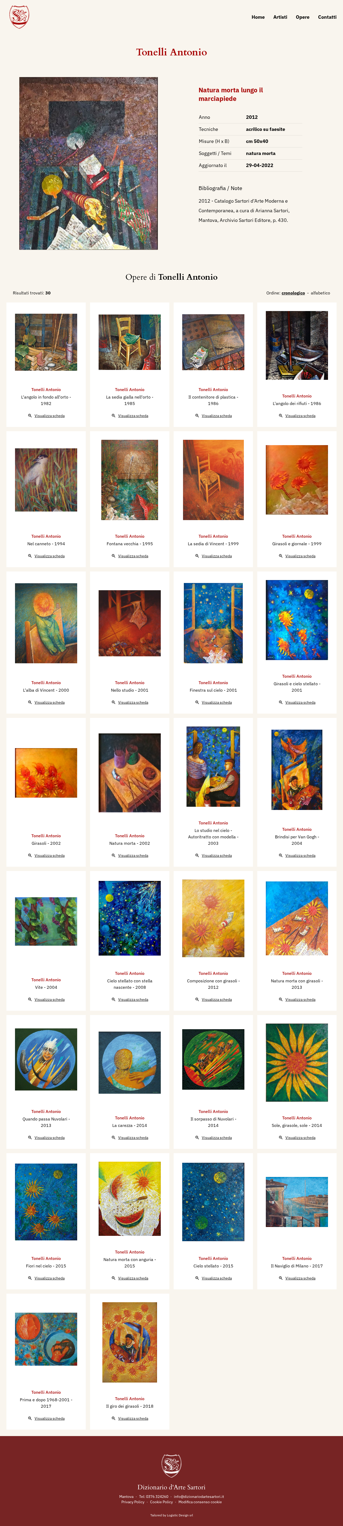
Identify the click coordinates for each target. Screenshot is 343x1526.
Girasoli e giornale (290, 543)
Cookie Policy (161, 1502)
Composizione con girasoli (212, 980)
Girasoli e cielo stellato (296, 683)
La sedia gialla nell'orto (129, 397)
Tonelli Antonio (171, 52)
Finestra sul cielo (207, 690)
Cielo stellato (206, 1265)
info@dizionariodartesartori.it (199, 1496)
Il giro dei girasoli (123, 1406)
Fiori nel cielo (39, 1265)
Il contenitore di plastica (212, 397)
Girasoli (39, 843)
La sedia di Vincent (206, 543)
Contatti (327, 17)
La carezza (123, 1125)
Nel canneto (39, 543)
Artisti (280, 17)
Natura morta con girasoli (296, 980)
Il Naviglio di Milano (290, 1265)
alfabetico (320, 293)
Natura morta (123, 843)
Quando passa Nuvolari (45, 1119)
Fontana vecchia (123, 543)
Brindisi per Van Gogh (296, 836)
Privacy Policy (132, 1502)
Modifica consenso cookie (200, 1502)
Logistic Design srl (180, 1515)
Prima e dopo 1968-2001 (45, 1399)
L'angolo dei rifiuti (290, 403)
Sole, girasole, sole (290, 1125)
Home (258, 17)
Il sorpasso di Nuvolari (213, 1119)
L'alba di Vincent (39, 690)
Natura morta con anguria (128, 1259)
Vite (39, 987)
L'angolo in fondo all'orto (45, 397)
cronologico (293, 293)
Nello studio (123, 690)
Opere (303, 17)
